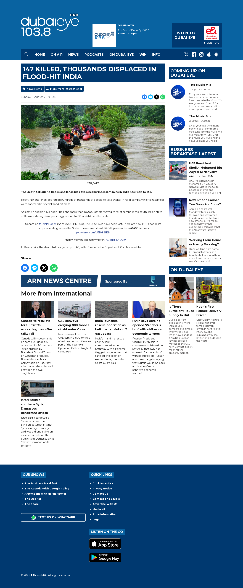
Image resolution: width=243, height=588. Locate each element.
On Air (57, 55)
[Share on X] (156, 96)
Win (143, 55)
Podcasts (94, 55)
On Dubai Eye (121, 55)
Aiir (44, 575)
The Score (32, 504)
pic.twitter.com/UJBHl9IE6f (93, 232)
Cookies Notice (103, 483)
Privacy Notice (102, 488)
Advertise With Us (105, 504)
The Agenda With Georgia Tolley (47, 488)
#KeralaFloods (47, 224)
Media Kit (99, 509)
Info (156, 55)
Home (40, 55)
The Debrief (33, 498)
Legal (96, 519)
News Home (34, 88)
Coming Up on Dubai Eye (187, 73)
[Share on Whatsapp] (162, 96)
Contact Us (100, 493)
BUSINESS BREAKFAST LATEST (193, 151)
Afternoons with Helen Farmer (45, 493)
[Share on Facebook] (144, 96)
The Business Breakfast (41, 483)
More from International (66, 88)
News (73, 55)
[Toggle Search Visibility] (26, 54)
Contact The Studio (106, 498)
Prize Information (105, 514)
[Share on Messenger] (150, 96)
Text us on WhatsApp (56, 517)
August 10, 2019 (116, 239)
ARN (33, 575)
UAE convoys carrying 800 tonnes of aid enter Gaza (73, 325)
